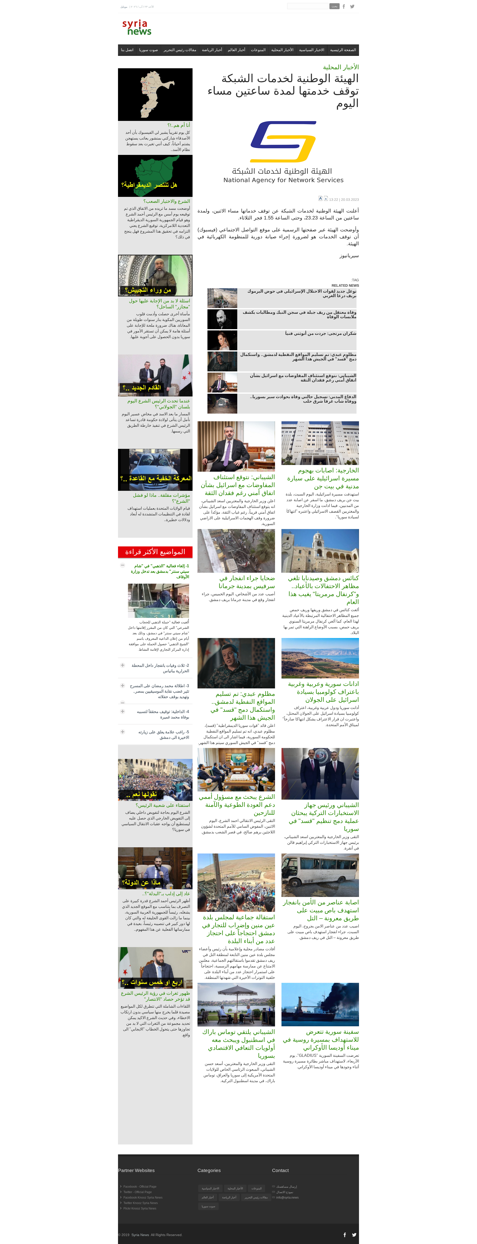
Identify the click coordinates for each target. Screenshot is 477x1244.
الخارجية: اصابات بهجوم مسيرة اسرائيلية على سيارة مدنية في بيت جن (323, 478)
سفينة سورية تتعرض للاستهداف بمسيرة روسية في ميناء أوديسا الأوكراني (321, 1039)
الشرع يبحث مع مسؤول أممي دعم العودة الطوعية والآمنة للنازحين (237, 804)
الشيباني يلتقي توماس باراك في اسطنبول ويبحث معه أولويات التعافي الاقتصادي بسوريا (238, 1043)
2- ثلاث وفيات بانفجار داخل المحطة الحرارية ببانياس (160, 668)
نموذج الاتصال (284, 1192)
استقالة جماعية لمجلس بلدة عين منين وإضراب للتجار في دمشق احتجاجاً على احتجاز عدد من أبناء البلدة (238, 929)
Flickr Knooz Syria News (139, 1208)
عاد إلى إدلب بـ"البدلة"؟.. (166, 893)
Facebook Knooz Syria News (142, 1197)
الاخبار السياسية (311, 50)
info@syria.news (287, 1197)
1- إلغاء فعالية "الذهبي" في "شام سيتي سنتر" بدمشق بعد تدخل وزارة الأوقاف (160, 571)
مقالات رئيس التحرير (180, 50)
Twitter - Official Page (137, 1192)
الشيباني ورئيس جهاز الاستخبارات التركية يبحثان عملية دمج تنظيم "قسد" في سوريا (324, 816)
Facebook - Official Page (140, 1186)
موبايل (123, 6)
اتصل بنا (127, 50)
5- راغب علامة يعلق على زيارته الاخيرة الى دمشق (163, 735)
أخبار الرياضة (212, 50)
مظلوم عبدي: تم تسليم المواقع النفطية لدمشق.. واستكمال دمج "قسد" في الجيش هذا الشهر (298, 357)
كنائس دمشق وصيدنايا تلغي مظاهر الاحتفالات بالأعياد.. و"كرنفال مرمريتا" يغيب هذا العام (323, 589)
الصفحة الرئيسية (343, 50)
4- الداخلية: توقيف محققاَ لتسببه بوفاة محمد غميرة (163, 714)
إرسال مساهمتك (286, 1186)
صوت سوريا (148, 50)
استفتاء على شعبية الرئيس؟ (163, 805)
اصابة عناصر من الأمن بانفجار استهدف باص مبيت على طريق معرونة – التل (321, 910)
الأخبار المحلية (282, 50)
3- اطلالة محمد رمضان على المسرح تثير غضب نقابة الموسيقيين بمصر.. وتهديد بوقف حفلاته (159, 691)
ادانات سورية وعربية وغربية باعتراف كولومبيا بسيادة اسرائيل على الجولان (323, 691)
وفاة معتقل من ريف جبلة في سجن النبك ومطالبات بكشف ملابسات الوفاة (300, 315)
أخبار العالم (236, 50)
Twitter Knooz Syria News (140, 1203)
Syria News (140, 1235)
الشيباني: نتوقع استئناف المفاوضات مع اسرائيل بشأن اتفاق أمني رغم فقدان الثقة (303, 378)
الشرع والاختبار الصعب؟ (166, 201)
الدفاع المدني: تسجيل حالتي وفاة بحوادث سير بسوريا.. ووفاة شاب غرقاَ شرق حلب (303, 399)
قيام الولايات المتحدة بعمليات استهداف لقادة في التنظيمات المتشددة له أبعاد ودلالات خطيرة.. (158, 514)
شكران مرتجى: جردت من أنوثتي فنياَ (321, 334)
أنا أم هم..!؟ (178, 125)
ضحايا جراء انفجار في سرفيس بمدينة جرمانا (247, 581)
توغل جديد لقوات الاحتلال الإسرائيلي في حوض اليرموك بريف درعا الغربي (302, 293)
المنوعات (258, 50)
